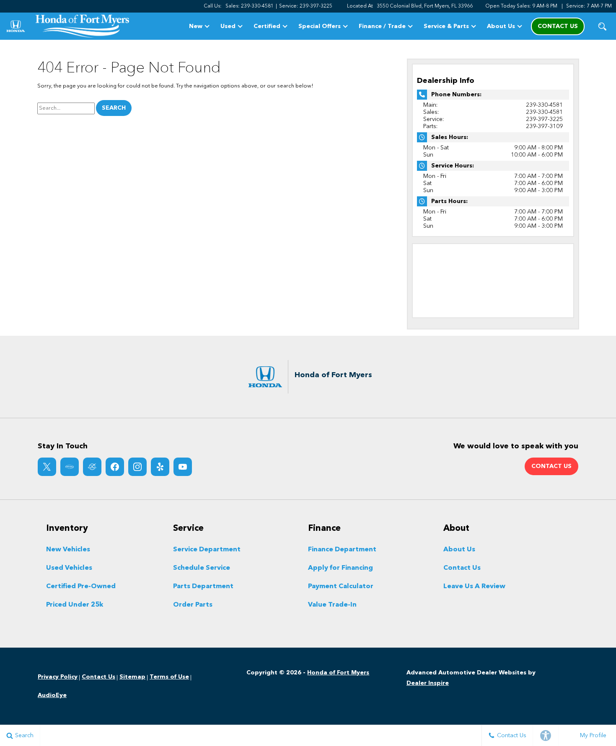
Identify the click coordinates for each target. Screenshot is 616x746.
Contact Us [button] (558, 26)
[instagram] (137, 467)
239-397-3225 (544, 119)
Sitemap (132, 677)
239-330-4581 (544, 105)
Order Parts (192, 605)
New (195, 26)
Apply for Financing (340, 568)
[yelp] (160, 467)
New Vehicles (68, 549)
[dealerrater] (92, 467)
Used (228, 26)
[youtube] (182, 467)
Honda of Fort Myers (338, 673)
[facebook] (115, 467)
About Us (501, 26)
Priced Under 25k (74, 605)
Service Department (207, 549)
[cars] (69, 467)
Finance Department (342, 549)
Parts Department (203, 586)
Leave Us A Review (474, 586)
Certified (267, 26)
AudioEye (52, 695)
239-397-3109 (544, 126)
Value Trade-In (332, 605)
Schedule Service (201, 568)
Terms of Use (169, 677)
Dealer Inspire (427, 683)
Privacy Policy (58, 677)
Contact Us (462, 568)
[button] (602, 26)
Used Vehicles (69, 568)
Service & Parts (446, 26)
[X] (47, 467)
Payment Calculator (340, 586)
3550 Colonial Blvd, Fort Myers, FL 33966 (425, 6)
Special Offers (319, 26)
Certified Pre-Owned (81, 586)
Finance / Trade (382, 26)
